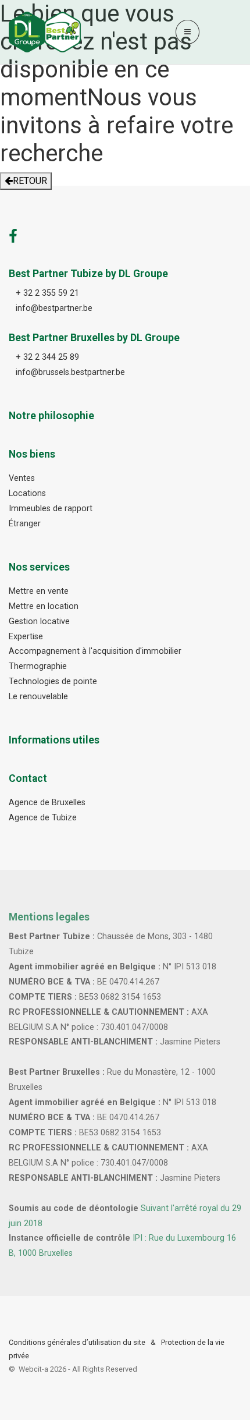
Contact (28, 778)
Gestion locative (39, 621)
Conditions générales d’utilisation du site (77, 1342)
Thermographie (38, 666)
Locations (27, 493)
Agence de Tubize (43, 818)
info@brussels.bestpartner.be (70, 372)
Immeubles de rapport (50, 509)
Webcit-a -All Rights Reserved (78, 1369)
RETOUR (30, 180)
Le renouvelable (38, 697)
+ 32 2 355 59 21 (47, 293)
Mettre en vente (39, 591)
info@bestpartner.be (54, 308)
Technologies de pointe (53, 681)
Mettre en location (43, 606)
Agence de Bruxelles (47, 803)
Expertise (26, 637)
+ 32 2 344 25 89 (47, 357)
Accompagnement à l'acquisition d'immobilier (95, 651)
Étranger (25, 524)
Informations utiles (54, 740)
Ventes (22, 478)
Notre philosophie (51, 416)
